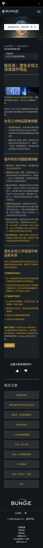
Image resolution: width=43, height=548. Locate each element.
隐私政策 (21, 533)
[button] (38, 11)
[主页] (16, 11)
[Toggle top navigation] (39, 3)
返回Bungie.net (21, 542)
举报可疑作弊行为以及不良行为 (21, 405)
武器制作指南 (21, 395)
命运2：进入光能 (21, 444)
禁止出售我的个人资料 (21, 539)
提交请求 (9, 345)
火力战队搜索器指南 (21, 434)
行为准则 (29, 333)
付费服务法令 (21, 536)
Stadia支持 (23, 225)
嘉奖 (21, 484)
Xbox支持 (14, 225)
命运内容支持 (22, 46)
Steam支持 (14, 228)
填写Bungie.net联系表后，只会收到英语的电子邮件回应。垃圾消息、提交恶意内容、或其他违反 (21, 303)
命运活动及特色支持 (12, 49)
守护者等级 (21, 464)
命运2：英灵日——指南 (21, 474)
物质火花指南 (21, 425)
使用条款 (21, 530)
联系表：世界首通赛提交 (21, 415)
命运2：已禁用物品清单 (21, 454)
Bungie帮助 (8, 46)
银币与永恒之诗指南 (17, 97)
